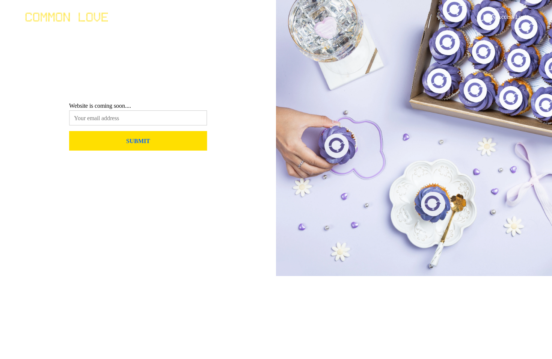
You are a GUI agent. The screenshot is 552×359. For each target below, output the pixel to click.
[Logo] (67, 17)
